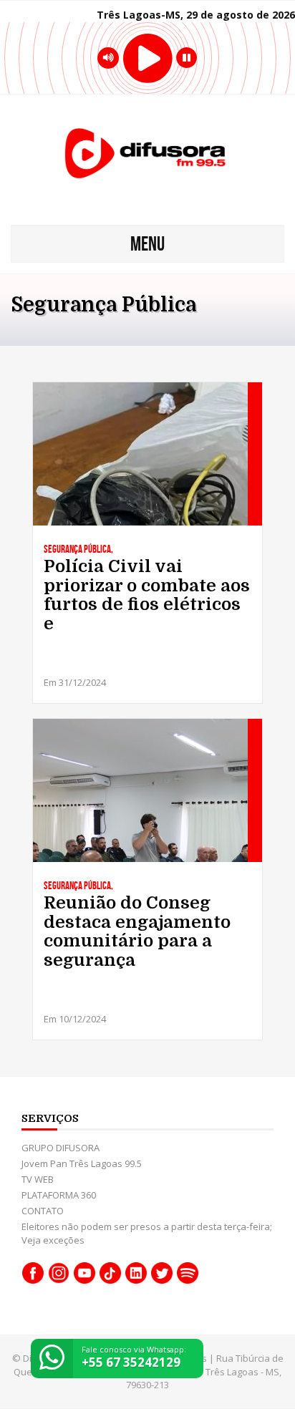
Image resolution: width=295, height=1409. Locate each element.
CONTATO (42, 1210)
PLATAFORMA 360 (58, 1194)
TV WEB (37, 1179)
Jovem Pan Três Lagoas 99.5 (81, 1163)
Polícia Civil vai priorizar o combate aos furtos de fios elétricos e (147, 595)
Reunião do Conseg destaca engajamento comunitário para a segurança (137, 931)
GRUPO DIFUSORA (60, 1147)
